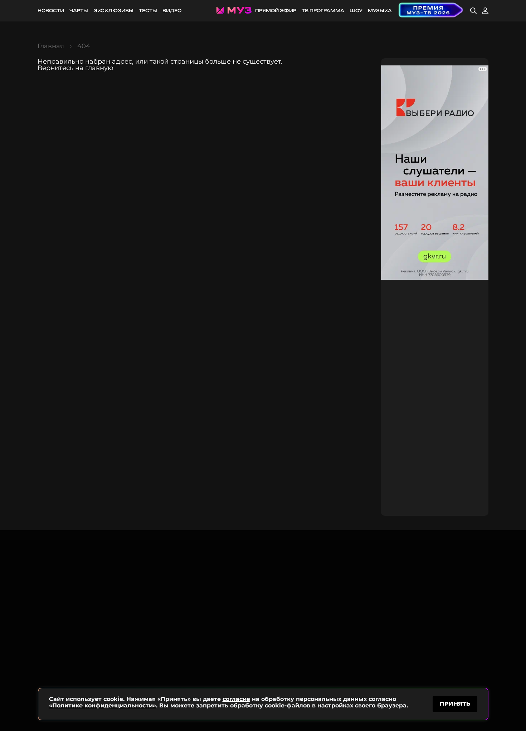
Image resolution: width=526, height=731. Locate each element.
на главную (94, 68)
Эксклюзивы (113, 10)
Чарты (78, 10)
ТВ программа (323, 10)
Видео (171, 10)
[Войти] (485, 11)
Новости (51, 10)
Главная (51, 46)
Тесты (148, 10)
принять (455, 704)
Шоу (356, 10)
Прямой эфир (275, 10)
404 (83, 46)
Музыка (380, 10)
